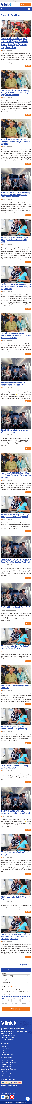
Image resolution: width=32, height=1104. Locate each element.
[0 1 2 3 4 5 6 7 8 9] (16, 1000)
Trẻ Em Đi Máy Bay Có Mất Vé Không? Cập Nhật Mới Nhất (13, 384)
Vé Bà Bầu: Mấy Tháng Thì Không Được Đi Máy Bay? (14, 767)
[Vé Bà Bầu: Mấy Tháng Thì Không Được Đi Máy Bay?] (16, 756)
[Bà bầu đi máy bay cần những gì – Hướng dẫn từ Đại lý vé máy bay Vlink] (16, 227)
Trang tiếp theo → (25, 965)
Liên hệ (4, 1050)
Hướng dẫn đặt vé (6, 1064)
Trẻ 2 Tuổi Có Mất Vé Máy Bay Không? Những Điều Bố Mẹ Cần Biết (15, 812)
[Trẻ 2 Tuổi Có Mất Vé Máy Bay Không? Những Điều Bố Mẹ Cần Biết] (16, 798)
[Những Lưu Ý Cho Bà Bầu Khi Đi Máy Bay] (16, 887)
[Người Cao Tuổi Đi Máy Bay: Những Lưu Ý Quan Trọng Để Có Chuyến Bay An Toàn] (16, 462)
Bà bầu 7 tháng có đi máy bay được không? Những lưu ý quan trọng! (15, 727)
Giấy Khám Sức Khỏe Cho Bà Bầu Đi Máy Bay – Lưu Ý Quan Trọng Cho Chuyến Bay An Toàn (15, 936)
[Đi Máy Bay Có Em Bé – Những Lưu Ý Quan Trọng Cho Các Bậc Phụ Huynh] (16, 547)
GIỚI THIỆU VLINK (5, 1043)
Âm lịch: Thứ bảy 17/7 (7, 994)
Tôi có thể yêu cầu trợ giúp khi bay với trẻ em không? (14, 431)
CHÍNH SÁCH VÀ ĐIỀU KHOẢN (8, 1069)
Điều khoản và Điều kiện (8, 1074)
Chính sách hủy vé (6, 1076)
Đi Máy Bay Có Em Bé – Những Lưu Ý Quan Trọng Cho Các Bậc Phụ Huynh (16, 561)
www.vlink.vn (10, 1039)
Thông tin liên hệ (6, 1066)
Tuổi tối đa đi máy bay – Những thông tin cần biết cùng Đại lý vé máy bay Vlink (16, 141)
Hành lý (4, 610)
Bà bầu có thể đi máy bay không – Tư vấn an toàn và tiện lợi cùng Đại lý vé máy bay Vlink (16, 286)
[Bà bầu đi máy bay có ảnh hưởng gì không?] (16, 842)
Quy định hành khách (7, 50)
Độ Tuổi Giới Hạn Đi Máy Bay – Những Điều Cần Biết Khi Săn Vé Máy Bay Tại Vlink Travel (16, 335)
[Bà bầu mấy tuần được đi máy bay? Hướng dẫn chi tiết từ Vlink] (16, 636)
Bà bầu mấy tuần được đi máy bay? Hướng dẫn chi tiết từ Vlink (15, 647)
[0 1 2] (26, 1000)
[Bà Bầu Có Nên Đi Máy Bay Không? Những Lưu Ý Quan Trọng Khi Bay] (16, 504)
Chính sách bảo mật (7, 1072)
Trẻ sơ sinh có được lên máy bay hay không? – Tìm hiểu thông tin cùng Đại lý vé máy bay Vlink (15, 194)
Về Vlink (4, 1046)
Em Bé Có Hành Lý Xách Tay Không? (15, 607)
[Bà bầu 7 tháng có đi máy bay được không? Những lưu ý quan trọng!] (16, 716)
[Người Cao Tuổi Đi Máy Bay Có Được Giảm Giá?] (16, 674)
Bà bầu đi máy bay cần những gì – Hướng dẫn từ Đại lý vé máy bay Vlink (14, 239)
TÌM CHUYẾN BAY (16, 1009)
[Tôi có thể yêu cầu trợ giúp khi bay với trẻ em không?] (16, 417)
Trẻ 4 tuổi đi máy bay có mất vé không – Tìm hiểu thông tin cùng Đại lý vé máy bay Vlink (14, 43)
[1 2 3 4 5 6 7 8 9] (6, 1000)
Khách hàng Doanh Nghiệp (9, 1062)
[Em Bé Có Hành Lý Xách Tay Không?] (16, 594)
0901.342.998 (25, 5)
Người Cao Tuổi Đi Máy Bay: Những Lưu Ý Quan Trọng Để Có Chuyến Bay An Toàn (16, 475)
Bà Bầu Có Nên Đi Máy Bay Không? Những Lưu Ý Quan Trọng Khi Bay (15, 515)
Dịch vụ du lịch (5, 1048)
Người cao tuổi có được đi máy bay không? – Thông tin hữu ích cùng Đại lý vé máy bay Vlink (15, 92)
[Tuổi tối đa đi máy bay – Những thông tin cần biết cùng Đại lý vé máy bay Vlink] (16, 128)
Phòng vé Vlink (6, 1052)
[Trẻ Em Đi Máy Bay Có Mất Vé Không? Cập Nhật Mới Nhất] (16, 369)
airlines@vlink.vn (10, 1037)
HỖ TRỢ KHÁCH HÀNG (6, 1057)
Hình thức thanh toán (7, 1060)
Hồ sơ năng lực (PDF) (8, 1054)
